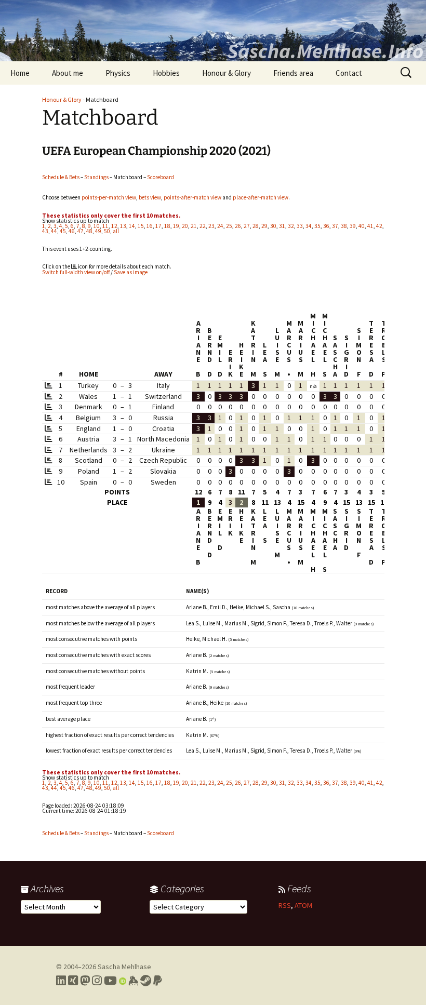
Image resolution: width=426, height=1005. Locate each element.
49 (98, 231)
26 (238, 226)
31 (282, 226)
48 (89, 231)
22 (202, 226)
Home (20, 73)
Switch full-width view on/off (76, 272)
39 (353, 226)
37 (335, 226)
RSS (284, 905)
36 (326, 226)
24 (220, 226)
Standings (96, 177)
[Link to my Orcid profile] (122, 980)
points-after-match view (192, 197)
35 (317, 226)
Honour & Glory (226, 73)
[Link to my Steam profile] (145, 980)
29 (264, 226)
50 (107, 231)
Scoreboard (160, 177)
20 (185, 226)
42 (379, 226)
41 (370, 226)
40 (361, 226)
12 (114, 226)
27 (247, 226)
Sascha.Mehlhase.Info (325, 51)
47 (80, 231)
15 (141, 226)
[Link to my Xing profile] (73, 980)
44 (54, 231)
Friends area (293, 73)
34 (308, 226)
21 (194, 226)
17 (158, 226)
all (116, 231)
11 (105, 226)
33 (300, 226)
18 (167, 226)
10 (97, 226)
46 (72, 231)
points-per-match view (109, 197)
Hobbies (166, 73)
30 (273, 226)
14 (132, 226)
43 (45, 231)
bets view (150, 197)
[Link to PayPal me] (157, 980)
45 (63, 231)
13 (123, 226)
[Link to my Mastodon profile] (85, 980)
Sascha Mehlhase (124, 966)
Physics (117, 73)
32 (291, 226)
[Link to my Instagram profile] (97, 980)
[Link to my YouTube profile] (110, 980)
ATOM (303, 905)
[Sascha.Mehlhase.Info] (213, 30)
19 (176, 226)
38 (344, 226)
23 (211, 226)
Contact (349, 73)
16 (150, 226)
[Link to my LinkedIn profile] (61, 980)
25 (229, 226)
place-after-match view (260, 197)
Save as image (131, 272)
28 (255, 226)
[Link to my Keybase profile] (133, 980)
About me (67, 73)
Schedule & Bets (60, 177)
